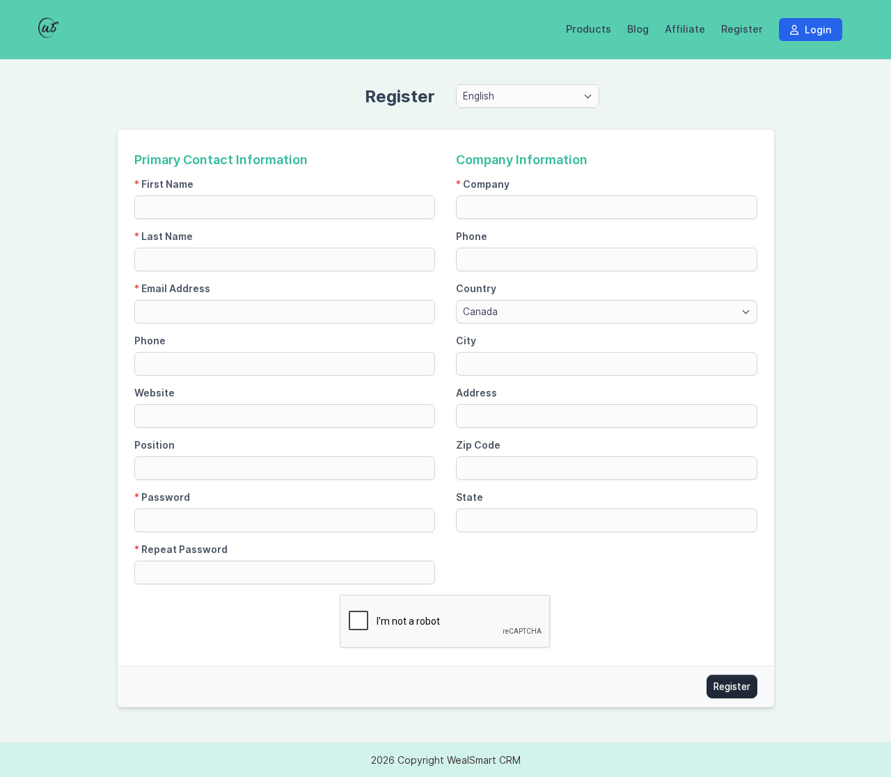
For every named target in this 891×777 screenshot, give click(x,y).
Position (154, 445)
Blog (638, 29)
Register (742, 29)
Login (816, 29)
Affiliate (685, 29)
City (466, 340)
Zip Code (478, 445)
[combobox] (527, 96)
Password (162, 497)
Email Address (172, 288)
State (469, 497)
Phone (150, 340)
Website (154, 393)
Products (588, 29)
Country (476, 288)
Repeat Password (181, 549)
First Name (164, 184)
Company (483, 184)
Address (476, 393)
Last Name (163, 236)
